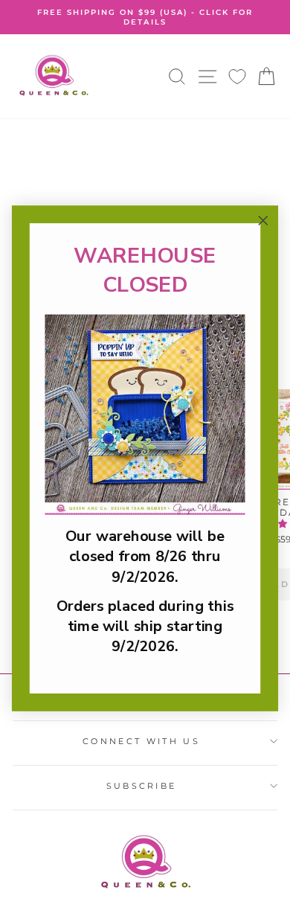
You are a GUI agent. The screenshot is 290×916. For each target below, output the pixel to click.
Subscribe (141, 786)
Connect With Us (141, 741)
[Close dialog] (263, 220)
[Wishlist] (237, 76)
